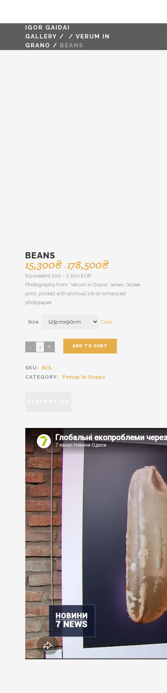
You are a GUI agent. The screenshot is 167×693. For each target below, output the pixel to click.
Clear (107, 322)
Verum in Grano (83, 376)
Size (33, 322)
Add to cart (90, 345)
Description (48, 401)
